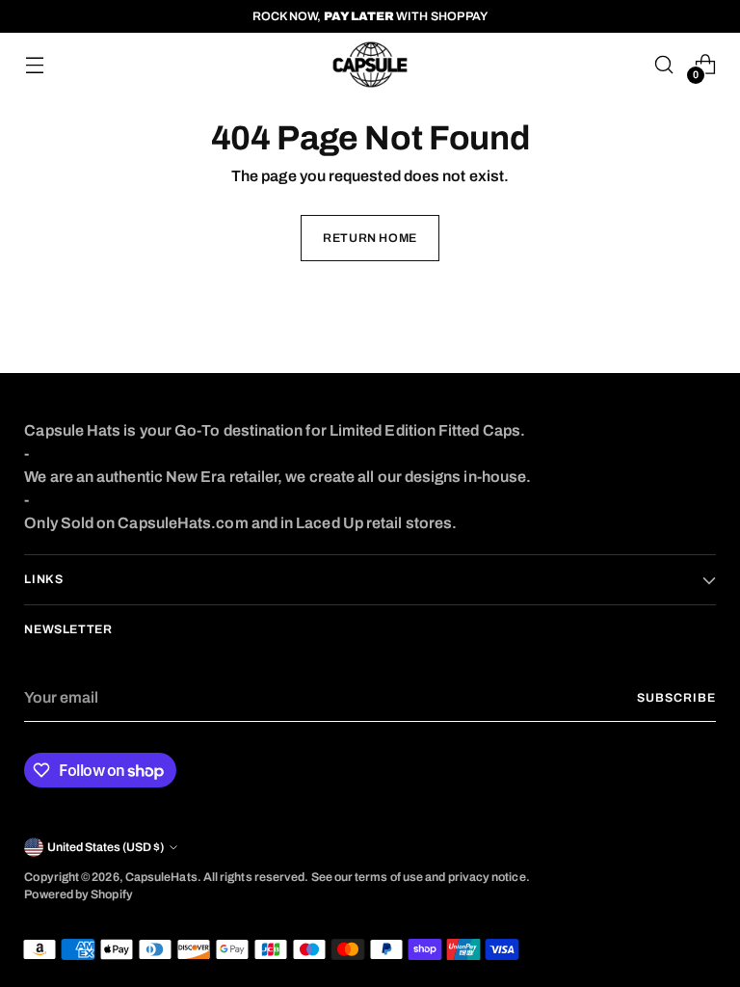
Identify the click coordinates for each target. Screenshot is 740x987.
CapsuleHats (161, 877)
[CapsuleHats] (370, 64)
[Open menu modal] (34, 65)
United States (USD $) (105, 847)
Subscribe (676, 698)
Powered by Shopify (78, 894)
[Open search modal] (664, 65)
